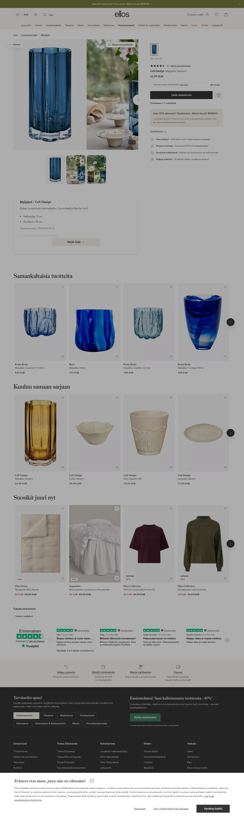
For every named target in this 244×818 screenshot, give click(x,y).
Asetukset (140, 808)
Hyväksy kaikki (213, 808)
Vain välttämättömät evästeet (171, 808)
